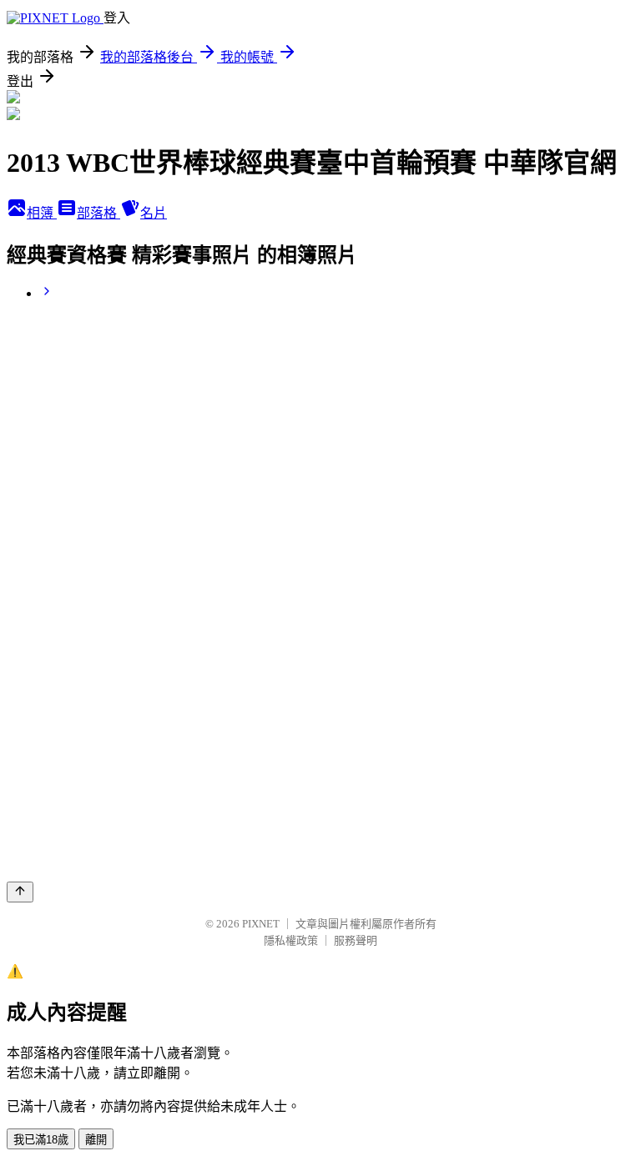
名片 (153, 213)
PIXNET (261, 923)
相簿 (42, 213)
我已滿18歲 (40, 1139)
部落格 (98, 213)
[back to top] (20, 892)
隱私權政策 (291, 940)
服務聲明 (355, 940)
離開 (96, 1139)
